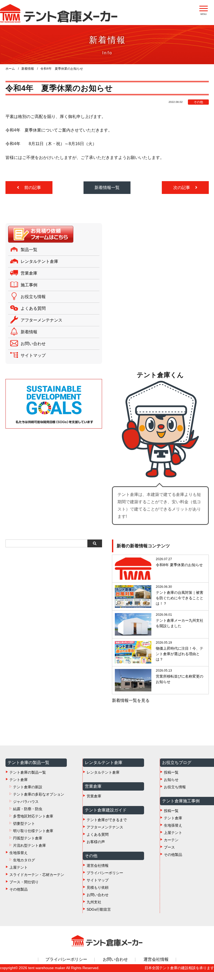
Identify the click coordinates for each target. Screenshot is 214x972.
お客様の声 (96, 842)
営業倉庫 (29, 273)
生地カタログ (24, 860)
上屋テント (18, 867)
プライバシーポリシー (105, 873)
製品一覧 (29, 249)
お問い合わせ (33, 343)
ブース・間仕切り (24, 882)
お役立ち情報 (33, 296)
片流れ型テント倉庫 (29, 845)
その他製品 (18, 889)
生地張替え (18, 853)
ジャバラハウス (26, 801)
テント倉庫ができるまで (107, 820)
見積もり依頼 (98, 887)
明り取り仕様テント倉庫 (33, 831)
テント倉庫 (18, 780)
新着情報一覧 (107, 187)
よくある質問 (33, 308)
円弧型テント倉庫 (27, 838)
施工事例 (29, 285)
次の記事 (182, 187)
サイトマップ (33, 355)
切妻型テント (24, 823)
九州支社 (94, 902)
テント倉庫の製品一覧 (27, 772)
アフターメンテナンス (41, 320)
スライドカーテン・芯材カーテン (36, 875)
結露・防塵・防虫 (27, 809)
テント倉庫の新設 (27, 787)
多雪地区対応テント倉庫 (33, 816)
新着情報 (29, 332)
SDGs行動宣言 (99, 909)
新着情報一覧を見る (131, 700)
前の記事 (32, 187)
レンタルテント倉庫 (39, 261)
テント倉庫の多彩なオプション (38, 794)
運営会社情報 (98, 865)
